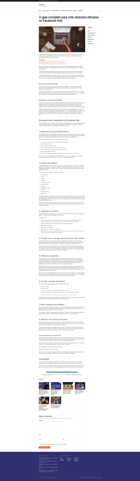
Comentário (41, 420)
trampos (55, 477)
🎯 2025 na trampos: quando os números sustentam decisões (67, 392)
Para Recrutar (91, 39)
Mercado (75, 10)
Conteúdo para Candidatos (66, 10)
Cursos (49, 0)
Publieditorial (91, 43)
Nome (40, 434)
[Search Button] (100, 10)
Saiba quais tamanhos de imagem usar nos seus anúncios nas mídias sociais (58, 294)
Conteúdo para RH (46, 10)
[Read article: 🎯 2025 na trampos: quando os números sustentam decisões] (68, 385)
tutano (42, 477)
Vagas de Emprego (44, 0)
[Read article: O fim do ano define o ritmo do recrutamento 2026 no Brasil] (80, 385)
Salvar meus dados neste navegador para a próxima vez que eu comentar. (53, 444)
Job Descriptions (91, 35)
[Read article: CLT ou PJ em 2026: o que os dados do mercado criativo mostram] (56, 385)
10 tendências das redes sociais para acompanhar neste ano (53, 63)
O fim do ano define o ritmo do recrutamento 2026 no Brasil (79, 392)
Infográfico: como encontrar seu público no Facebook (52, 62)
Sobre (40, 0)
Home (40, 13)
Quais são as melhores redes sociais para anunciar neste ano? (54, 61)
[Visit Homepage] (43, 5)
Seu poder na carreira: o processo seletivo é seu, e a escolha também (56, 406)
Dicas (42, 13)
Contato (55, 0)
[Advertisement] (81, 5)
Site (63, 439)
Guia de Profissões (55, 10)
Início (40, 10)
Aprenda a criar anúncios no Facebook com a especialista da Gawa (62, 372)
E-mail (40, 439)
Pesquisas (80, 10)
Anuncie (52, 0)
